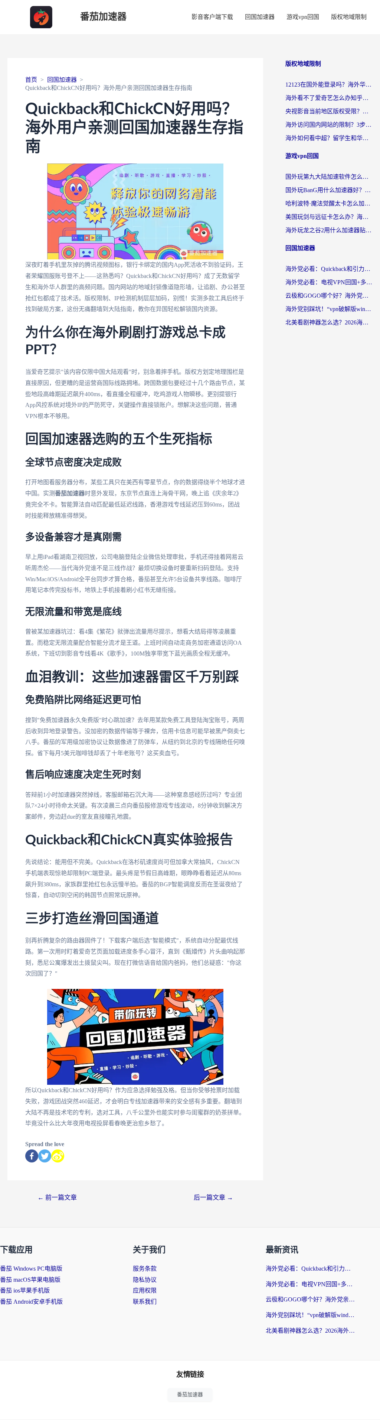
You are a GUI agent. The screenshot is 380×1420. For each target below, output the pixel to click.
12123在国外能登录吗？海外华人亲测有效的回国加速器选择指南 (329, 84)
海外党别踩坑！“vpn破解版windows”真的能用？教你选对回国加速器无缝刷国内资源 (329, 309)
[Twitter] (44, 1155)
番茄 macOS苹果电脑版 (30, 1280)
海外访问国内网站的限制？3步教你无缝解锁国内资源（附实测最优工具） (329, 125)
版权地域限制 (349, 17)
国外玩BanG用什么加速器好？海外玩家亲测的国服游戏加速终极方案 (329, 190)
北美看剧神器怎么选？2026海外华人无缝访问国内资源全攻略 (329, 322)
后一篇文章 (213, 1197)
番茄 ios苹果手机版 (25, 1290)
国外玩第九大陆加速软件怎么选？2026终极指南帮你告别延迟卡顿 (329, 177)
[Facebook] (31, 1155)
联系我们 (145, 1301)
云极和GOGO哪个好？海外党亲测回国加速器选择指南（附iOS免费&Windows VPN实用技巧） (329, 295)
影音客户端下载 (212, 17)
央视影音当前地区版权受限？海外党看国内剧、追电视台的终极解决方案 (329, 111)
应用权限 (145, 1290)
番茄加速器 (103, 17)
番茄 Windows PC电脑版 (31, 1268)
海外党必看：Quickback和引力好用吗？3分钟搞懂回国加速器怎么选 (329, 269)
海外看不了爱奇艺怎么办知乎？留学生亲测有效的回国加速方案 (329, 98)
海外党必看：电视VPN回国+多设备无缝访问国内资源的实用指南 (329, 282)
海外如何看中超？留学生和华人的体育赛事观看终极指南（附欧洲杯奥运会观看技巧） (329, 138)
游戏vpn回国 (302, 17)
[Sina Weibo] (57, 1155)
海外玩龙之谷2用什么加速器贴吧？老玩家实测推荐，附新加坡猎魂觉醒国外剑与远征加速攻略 (329, 230)
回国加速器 (260, 17)
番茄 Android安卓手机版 (31, 1301)
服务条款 (145, 1268)
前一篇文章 (57, 1197)
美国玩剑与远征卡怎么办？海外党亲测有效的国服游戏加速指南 (329, 217)
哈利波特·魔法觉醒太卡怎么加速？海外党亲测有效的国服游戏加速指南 (329, 203)
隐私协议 (145, 1280)
